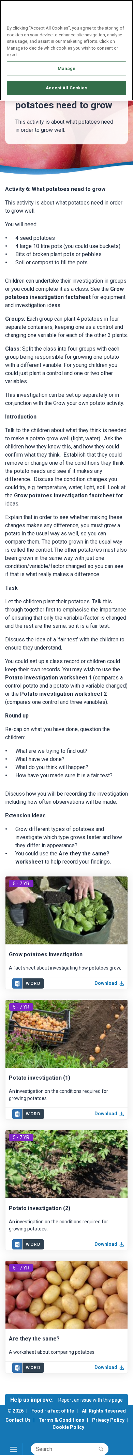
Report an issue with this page (90, 1400)
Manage (67, 68)
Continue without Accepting (101, 9)
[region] (66, 50)
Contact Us (18, 1420)
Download (105, 983)
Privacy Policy (108, 1420)
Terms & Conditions (61, 1420)
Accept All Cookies (66, 87)
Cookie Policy (68, 1427)
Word (33, 983)
